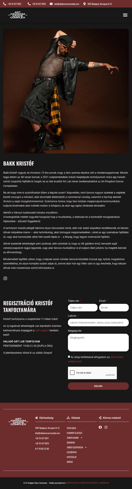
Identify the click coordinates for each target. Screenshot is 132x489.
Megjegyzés (74, 331)
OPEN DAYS (71, 428)
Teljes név (74, 301)
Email (102, 301)
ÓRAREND (71, 442)
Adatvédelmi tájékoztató (79, 482)
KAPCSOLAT (72, 457)
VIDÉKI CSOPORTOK (75, 447)
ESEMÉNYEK (72, 452)
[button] (125, 15)
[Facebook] (100, 427)
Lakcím (72, 316)
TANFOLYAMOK (73, 437)
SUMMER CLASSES (74, 433)
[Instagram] (5, 278)
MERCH (70, 461)
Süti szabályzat (101, 482)
